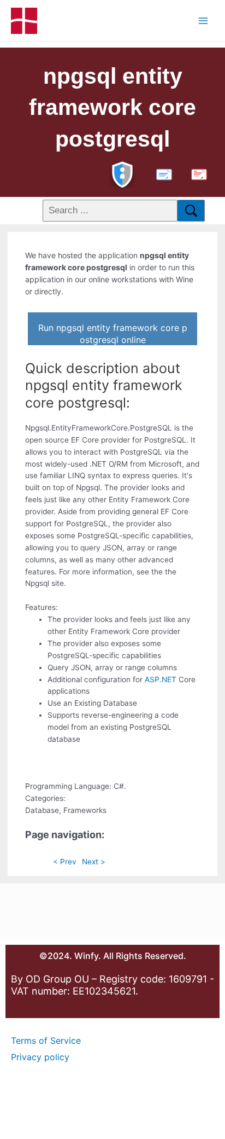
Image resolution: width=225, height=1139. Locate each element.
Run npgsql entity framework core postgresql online (112, 333)
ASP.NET (160, 679)
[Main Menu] (203, 20)
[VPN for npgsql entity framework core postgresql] (122, 173)
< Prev (64, 861)
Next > (93, 861)
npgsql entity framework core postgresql (112, 107)
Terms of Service (46, 1040)
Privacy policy (40, 1056)
